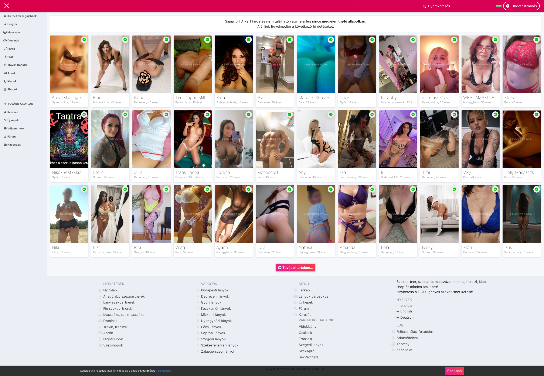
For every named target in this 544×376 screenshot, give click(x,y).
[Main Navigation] (6, 6)
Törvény (403, 344)
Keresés (12, 112)
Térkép (304, 290)
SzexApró (306, 351)
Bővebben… (165, 370)
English (405, 311)
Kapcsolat (14, 144)
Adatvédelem (407, 338)
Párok (11, 48)
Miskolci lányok (213, 314)
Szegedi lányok (213, 339)
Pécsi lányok (211, 327)
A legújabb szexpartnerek (124, 296)
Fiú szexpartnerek (117, 308)
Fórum (11, 136)
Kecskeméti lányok (216, 308)
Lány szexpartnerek (119, 302)
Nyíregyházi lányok (216, 321)
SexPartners (308, 357)
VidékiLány (307, 326)
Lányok (12, 24)
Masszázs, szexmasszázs (123, 314)
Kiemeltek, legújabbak (22, 16)
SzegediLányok (311, 345)
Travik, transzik (17, 65)
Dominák (13, 40)
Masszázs (13, 32)
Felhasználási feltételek (415, 331)
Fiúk (10, 56)
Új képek (13, 120)
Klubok (12, 81)
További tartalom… (297, 267)
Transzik (305, 339)
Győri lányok (211, 302)
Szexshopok (113, 345)
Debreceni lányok (215, 296)
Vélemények (15, 128)
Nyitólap (110, 290)
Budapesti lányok (215, 290)
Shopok (12, 89)
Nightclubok (113, 339)
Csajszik (305, 333)
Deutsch (406, 317)
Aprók (11, 73)
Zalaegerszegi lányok (218, 351)
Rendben (454, 371)
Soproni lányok (213, 333)
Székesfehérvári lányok (219, 345)
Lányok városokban (314, 296)
